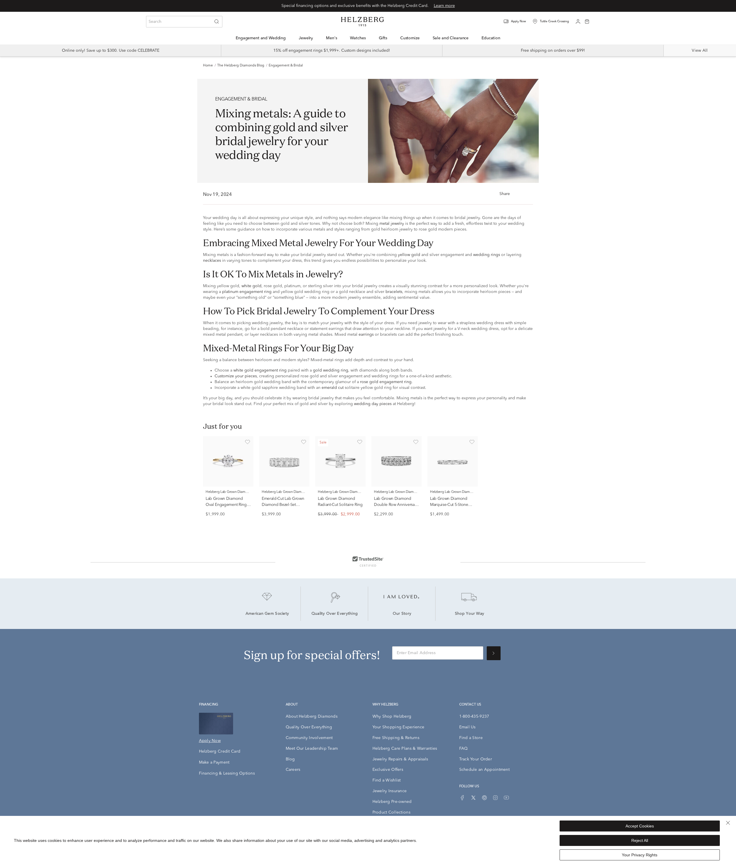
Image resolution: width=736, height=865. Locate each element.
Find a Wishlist (386, 780)
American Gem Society (267, 614)
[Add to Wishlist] (247, 442)
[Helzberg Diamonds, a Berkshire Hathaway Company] (362, 22)
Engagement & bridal (286, 65)
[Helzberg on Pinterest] (484, 798)
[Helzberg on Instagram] (495, 798)
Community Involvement (309, 738)
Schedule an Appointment (484, 770)
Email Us (467, 727)
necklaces (212, 261)
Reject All (639, 840)
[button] (518, 21)
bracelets (393, 292)
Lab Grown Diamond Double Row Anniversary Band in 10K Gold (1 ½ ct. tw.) (396, 508)
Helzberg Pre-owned (392, 802)
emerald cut (333, 388)
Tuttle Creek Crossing (554, 21)
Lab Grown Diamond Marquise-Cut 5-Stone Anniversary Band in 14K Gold (451, 508)
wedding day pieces (373, 404)
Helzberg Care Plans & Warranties (404, 749)
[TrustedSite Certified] (368, 561)
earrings (366, 335)
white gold (251, 286)
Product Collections (391, 812)
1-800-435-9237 (474, 716)
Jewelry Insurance (389, 791)
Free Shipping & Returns (395, 738)
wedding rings (486, 255)
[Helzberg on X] (473, 798)
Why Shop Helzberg (392, 716)
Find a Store (471, 738)
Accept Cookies (640, 826)
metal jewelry (391, 224)
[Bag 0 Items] (587, 21)
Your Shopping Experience (398, 727)
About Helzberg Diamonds (311, 716)
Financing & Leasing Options (227, 773)
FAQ (463, 749)
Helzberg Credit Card (220, 751)
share (504, 194)
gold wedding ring (330, 370)
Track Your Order (475, 759)
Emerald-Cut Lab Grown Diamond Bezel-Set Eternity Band (283, 505)
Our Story (402, 614)
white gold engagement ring (260, 370)
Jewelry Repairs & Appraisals (400, 759)
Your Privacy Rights (639, 855)
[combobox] (184, 21)
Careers (293, 770)
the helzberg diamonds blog (240, 65)
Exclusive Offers (387, 770)
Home (208, 65)
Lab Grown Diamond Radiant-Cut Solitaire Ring (340, 502)
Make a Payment (214, 762)
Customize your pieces (236, 376)
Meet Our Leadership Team (312, 749)
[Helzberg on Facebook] (462, 798)
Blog (290, 759)
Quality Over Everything (334, 614)
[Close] (727, 822)
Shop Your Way (469, 614)
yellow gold (409, 255)
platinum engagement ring (247, 292)
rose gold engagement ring (386, 382)
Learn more (444, 6)
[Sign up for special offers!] (494, 653)
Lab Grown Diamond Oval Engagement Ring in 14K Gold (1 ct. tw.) (226, 505)
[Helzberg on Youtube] (506, 798)
